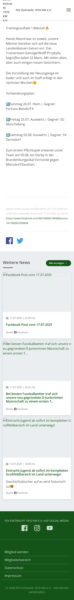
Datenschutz (14, 568)
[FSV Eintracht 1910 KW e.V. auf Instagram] (37, 529)
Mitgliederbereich (18, 560)
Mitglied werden (16, 552)
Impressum (13, 576)
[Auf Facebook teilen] (9, 241)
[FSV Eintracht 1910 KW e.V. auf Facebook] (24, 529)
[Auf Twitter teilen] (20, 241)
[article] (37, 305)
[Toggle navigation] (67, 9)
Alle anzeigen (57, 263)
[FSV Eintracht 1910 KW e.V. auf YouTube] (50, 529)
